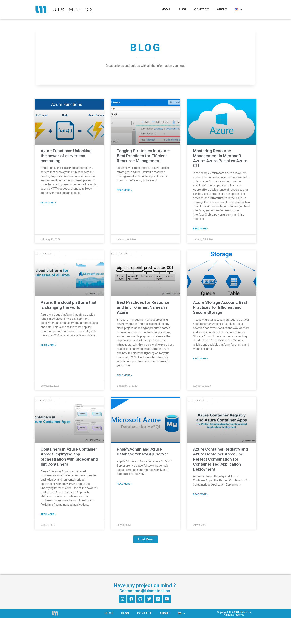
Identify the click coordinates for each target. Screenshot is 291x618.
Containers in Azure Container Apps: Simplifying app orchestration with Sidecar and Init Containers (69, 457)
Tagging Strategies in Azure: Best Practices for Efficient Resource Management (143, 155)
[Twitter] (149, 599)
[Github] (140, 599)
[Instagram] (122, 599)
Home (166, 9)
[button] (145, 539)
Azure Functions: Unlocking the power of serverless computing (66, 155)
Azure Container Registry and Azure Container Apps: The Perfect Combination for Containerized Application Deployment (220, 459)
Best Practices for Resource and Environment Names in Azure (143, 307)
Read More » (48, 202)
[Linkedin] (158, 599)
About (222, 9)
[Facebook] (131, 599)
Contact (201, 9)
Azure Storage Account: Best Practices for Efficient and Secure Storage (220, 307)
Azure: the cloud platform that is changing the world (68, 305)
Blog (182, 9)
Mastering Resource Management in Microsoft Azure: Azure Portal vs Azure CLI (220, 158)
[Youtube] (167, 599)
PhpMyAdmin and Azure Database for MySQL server (142, 451)
